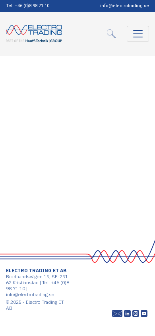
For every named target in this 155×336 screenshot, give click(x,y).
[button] (114, 33)
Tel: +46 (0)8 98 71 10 (27, 5)
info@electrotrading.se (124, 5)
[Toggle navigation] (138, 34)
